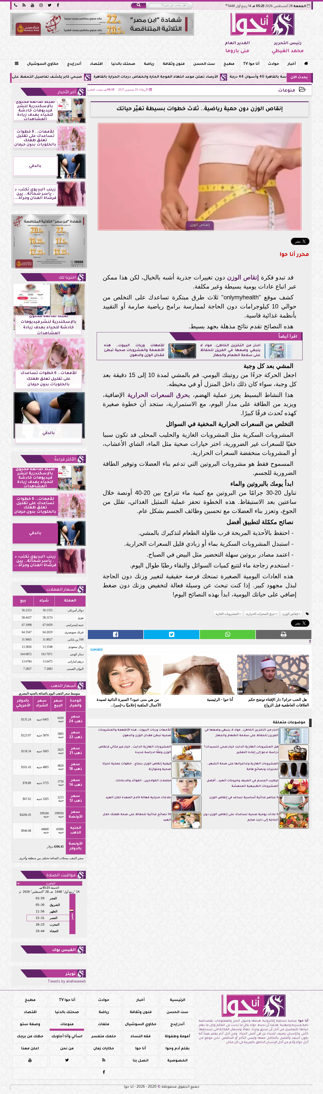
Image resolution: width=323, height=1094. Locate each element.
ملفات (103, 1025)
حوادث (273, 64)
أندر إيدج (74, 64)
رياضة (149, 64)
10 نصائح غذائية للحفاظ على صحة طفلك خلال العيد (137, 817)
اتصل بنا (140, 1061)
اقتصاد (96, 64)
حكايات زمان (103, 1049)
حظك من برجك (30, 1037)
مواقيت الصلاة (61, 875)
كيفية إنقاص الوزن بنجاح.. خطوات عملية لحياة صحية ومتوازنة (136, 766)
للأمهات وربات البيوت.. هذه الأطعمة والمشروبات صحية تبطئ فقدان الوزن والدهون (134, 351)
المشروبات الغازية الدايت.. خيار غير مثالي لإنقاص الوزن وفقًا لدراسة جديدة (134, 749)
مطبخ (229, 64)
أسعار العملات (61, 590)
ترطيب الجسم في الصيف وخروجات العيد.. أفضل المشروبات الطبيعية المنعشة (242, 783)
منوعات (286, 91)
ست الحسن (204, 64)
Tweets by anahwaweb (67, 982)
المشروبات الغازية (227, 614)
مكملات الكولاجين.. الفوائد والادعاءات (143, 781)
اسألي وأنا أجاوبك (66, 1037)
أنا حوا (140, 1049)
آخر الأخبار (67, 92)
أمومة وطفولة (177, 1037)
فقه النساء (140, 1037)
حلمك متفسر (104, 1037)
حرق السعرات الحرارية (157, 394)
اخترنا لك (67, 278)
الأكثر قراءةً (65, 459)
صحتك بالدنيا (123, 64)
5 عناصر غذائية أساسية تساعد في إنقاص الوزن (243, 797)
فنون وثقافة (174, 64)
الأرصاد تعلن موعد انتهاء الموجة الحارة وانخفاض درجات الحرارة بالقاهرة (190, 77)
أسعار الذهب (63, 686)
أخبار (292, 64)
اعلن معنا (30, 1049)
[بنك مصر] (102, 24)
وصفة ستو (30, 1025)
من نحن (67, 1049)
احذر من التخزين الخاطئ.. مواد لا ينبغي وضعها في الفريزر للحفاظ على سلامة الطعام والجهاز (230, 351)
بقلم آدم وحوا (178, 1049)
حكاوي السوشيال (43, 64)
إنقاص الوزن (243, 277)
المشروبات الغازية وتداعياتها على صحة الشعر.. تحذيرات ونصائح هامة (242, 766)
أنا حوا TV (251, 64)
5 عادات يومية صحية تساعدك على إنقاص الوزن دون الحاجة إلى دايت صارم (240, 817)
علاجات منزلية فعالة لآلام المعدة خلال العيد (138, 797)
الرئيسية (177, 1000)
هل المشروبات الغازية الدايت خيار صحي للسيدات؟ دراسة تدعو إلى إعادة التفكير (241, 749)
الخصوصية (177, 1061)
